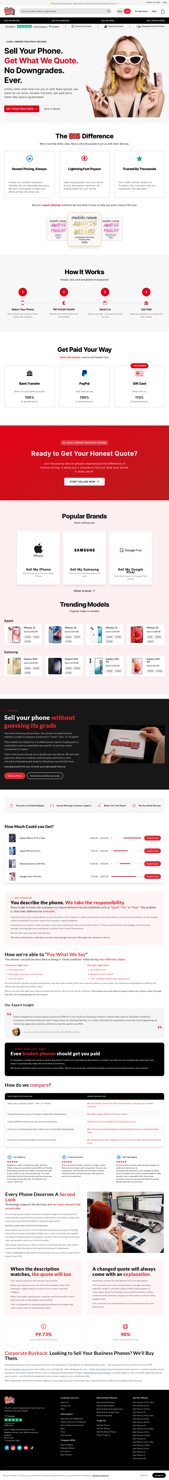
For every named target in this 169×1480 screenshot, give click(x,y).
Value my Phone (15, 776)
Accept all (159, 1475)
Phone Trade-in (103, 1435)
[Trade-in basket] (163, 11)
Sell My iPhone (103, 1428)
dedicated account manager (97, 1372)
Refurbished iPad (104, 1415)
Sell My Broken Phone (106, 1432)
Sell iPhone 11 (139, 1455)
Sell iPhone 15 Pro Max (143, 1402)
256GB (36, 637)
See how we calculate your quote (45, 776)
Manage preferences (100, 1475)
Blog (165, 2)
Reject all (144, 1475)
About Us (65, 1402)
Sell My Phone (103, 1425)
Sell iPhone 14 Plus (141, 1422)
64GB (150, 637)
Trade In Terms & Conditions (73, 1422)
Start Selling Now (82, 481)
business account (21, 1369)
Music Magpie (67, 1445)
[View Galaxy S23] (64, 666)
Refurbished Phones (106, 1402)
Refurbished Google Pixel (108, 1412)
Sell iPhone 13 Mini (141, 1435)
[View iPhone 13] (105, 634)
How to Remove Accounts (72, 1425)
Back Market (66, 1454)
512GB (27, 641)
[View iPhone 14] (64, 634)
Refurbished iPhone (105, 1405)
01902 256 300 (153, 2)
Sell (127, 11)
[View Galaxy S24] (23, 666)
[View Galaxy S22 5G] (105, 666)
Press (63, 1432)
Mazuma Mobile (68, 1448)
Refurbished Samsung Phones (110, 1409)
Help (154, 11)
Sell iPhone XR (139, 1458)
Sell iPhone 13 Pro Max (143, 1429)
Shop (120, 11)
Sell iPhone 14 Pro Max (143, 1415)
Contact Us (66, 1405)
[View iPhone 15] (23, 634)
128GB (27, 637)
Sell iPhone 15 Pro (141, 1405)
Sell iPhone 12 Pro (141, 1448)
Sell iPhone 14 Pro (141, 1419)
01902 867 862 (13, 1440)
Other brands (82, 590)
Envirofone (66, 1451)
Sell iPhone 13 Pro (141, 1432)
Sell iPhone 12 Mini (141, 1445)
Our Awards (66, 1435)
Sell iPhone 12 (139, 1452)
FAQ (63, 1409)
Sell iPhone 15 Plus (141, 1409)
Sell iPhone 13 (139, 1438)
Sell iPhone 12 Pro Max (143, 1442)
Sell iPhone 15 (139, 1412)
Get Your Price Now (20, 108)
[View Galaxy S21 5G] (146, 666)
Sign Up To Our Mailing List (72, 1418)
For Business (141, 11)
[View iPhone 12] (146, 634)
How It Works (52, 108)
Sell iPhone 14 (139, 1425)
